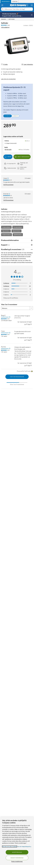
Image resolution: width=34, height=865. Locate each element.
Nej (29, 324)
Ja (25, 324)
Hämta (9, 156)
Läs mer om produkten (8, 79)
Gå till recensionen (8, 184)
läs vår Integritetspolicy (24, 846)
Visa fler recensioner (17, 376)
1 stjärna (5, 294)
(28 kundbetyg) (5, 27)
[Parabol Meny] (7, 19)
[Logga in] (27, 5)
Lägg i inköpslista (28, 64)
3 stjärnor (6, 289)
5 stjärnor (6, 283)
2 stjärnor (6, 292)
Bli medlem (7, 115)
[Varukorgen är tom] (31, 5)
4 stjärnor (6, 286)
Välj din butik (8, 149)
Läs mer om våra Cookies (9, 846)
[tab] (5, 1)
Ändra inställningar (17, 861)
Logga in (15, 115)
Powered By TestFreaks (24, 371)
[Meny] (2, 5)
